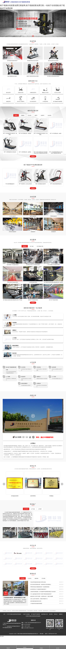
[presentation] (4, 484)
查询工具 (9, 610)
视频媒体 (61, 614)
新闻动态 (56, 614)
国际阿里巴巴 (45, 610)
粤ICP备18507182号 (53, 633)
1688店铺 (40, 610)
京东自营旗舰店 (52, 610)
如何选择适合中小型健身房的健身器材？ (38, 589)
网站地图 (41, 633)
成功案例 (51, 614)
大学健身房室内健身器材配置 (36, 603)
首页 (4, 614)
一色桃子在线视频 (26, 614)
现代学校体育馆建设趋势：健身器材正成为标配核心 (40, 584)
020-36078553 (27, 624)
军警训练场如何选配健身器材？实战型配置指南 (39, 586)
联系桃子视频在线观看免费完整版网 (33, 616)
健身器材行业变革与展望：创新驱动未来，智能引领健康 (41, 596)
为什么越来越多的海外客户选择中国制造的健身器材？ (41, 594)
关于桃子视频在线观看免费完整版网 (14, 614)
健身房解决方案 (44, 614)
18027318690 (27, 626)
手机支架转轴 (30, 610)
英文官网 (35, 610)
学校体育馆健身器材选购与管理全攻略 (38, 582)
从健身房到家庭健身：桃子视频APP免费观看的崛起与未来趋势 (43, 591)
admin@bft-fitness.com (29, 627)
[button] (34, 36)
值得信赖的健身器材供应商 (35, 601)
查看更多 (33, 156)
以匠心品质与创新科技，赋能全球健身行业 (39, 598)
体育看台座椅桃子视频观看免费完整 (19, 610)
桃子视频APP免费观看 (35, 614)
